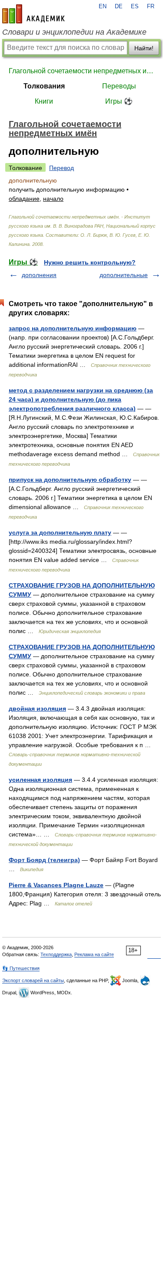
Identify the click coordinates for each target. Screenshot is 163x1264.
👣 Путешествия (21, 968)
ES (135, 6)
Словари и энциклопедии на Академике (74, 32)
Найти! (143, 48)
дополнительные (124, 274)
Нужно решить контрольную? (90, 262)
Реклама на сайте (94, 954)
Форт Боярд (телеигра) (44, 859)
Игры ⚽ (119, 101)
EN (102, 6)
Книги (44, 101)
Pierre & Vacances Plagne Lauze (56, 885)
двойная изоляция (37, 708)
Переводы (119, 86)
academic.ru (33, 13)
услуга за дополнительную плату (60, 532)
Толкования (44, 86)
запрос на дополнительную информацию (72, 328)
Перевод (61, 167)
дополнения (39, 274)
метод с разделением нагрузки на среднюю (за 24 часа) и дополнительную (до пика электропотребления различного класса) (81, 399)
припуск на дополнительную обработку (70, 479)
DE (119, 6)
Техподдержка (56, 954)
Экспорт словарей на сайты (33, 980)
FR (150, 6)
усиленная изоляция (40, 779)
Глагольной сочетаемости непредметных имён (81, 71)
